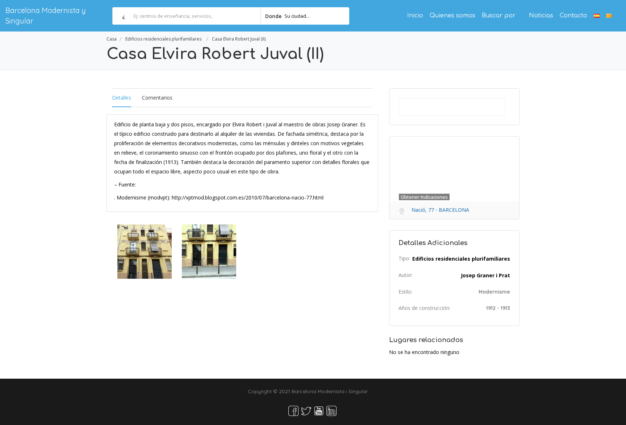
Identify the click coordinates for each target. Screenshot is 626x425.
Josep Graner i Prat (485, 275)
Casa (112, 39)
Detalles (121, 97)
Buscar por (499, 15)
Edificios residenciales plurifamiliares (163, 39)
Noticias (541, 15)
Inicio (415, 15)
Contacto (573, 15)
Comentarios (157, 97)
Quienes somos (452, 15)
